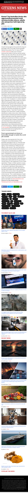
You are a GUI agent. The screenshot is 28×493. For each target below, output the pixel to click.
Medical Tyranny (5, 198)
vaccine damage (16, 194)
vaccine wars (16, 203)
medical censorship (16, 205)
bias (10, 198)
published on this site (20, 487)
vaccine (10, 196)
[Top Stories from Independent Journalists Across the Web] (14, 11)
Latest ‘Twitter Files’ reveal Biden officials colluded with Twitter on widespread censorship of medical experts (13, 270)
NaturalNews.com (17, 182)
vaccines (3, 194)
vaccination (9, 194)
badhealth (4, 203)
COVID (21, 203)
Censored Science (5, 201)
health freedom (21, 196)
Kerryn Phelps (13, 208)
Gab (16, 28)
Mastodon (5, 28)
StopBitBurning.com (8, 2)
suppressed (15, 198)
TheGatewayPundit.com (7, 182)
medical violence (17, 201)
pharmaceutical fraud (6, 205)
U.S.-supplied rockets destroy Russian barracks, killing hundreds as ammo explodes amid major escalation (12, 313)
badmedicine (9, 203)
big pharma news (5, 208)
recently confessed (6, 51)
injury (12, 201)
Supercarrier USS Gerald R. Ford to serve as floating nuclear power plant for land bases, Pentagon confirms (13, 447)
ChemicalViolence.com (18, 178)
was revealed (5, 127)
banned (14, 196)
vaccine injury (4, 196)
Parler (10, 28)
